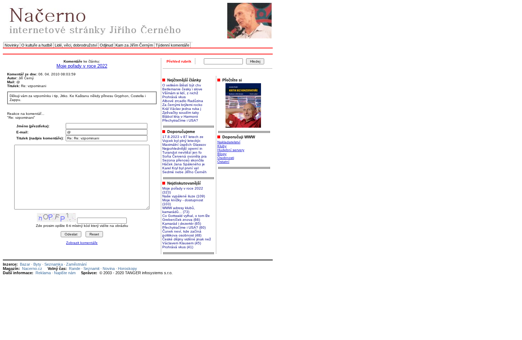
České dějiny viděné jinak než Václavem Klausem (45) (186, 241)
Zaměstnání (76, 264)
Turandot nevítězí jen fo (182, 152)
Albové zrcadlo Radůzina (182, 101)
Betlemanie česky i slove (182, 89)
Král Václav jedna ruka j (181, 109)
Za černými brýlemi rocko (182, 105)
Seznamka (53, 264)
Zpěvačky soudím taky (180, 113)
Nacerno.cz (32, 268)
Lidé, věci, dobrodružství (76, 45)
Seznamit (91, 268)
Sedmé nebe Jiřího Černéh (184, 172)
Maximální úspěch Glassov (184, 145)
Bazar (25, 264)
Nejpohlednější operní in (182, 148)
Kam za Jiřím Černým (134, 45)
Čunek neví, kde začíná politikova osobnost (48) (181, 233)
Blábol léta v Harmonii (180, 116)
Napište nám (65, 273)
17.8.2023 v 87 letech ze (182, 137)
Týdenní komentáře (172, 45)
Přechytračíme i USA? (180, 120)
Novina (109, 268)
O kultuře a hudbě (36, 45)
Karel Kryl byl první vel (180, 168)
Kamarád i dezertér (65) (181, 223)
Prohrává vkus (174, 97)
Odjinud (106, 45)
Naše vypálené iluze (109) (183, 196)
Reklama (43, 273)
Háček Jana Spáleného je (183, 164)
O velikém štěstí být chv (181, 85)
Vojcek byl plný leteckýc (181, 141)
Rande (74, 268)
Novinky (12, 45)
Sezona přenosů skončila (183, 160)
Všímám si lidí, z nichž (180, 93)
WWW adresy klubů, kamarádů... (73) (178, 210)
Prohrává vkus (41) (177, 247)
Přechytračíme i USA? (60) (184, 227)
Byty (37, 264)
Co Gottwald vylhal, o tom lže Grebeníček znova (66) (186, 218)
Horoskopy (127, 268)
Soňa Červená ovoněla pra (184, 156)
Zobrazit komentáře (82, 243)
